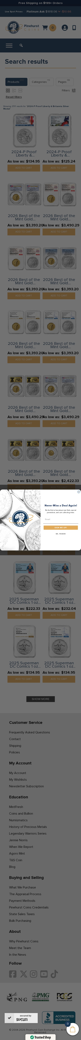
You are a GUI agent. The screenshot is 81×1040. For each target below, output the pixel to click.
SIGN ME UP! (61, 527)
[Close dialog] (78, 492)
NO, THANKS (61, 534)
